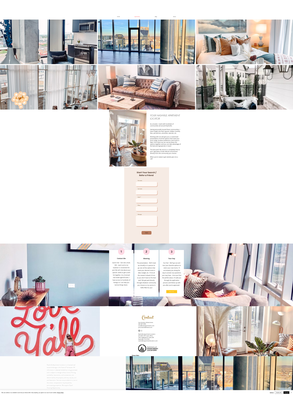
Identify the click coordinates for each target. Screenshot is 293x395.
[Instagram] (141, 331)
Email (139, 197)
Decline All (278, 392)
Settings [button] (272, 392)
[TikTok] (139, 331)
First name (140, 180)
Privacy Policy (60, 392)
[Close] (291, 392)
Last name (140, 188)
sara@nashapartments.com (146, 326)
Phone (139, 205)
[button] (48, 42)
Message (140, 214)
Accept (286, 392)
